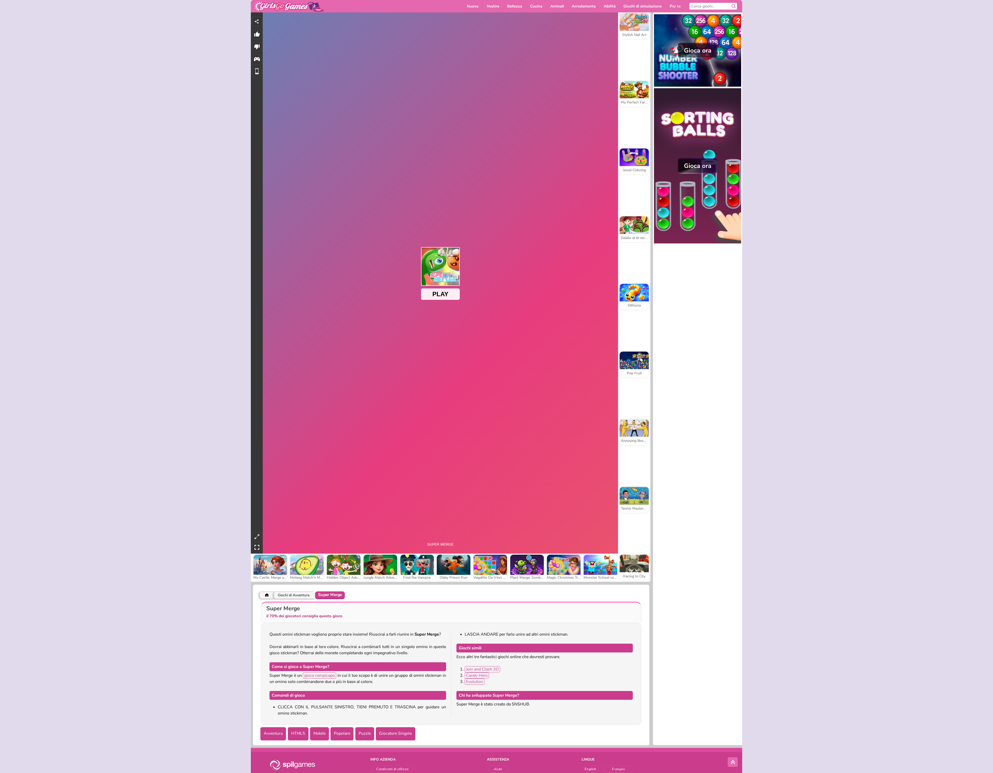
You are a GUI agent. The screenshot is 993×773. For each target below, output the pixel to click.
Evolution (474, 682)
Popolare (342, 733)
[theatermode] (257, 536)
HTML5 (298, 733)
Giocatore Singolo (395, 733)
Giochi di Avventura (293, 595)
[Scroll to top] (733, 762)
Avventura (273, 733)
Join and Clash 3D (482, 669)
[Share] (257, 21)
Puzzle (365, 733)
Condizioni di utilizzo (392, 769)
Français (618, 769)
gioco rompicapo (319, 675)
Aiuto (498, 769)
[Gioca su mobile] (257, 72)
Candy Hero (477, 675)
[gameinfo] (257, 60)
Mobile (319, 733)
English (590, 769)
